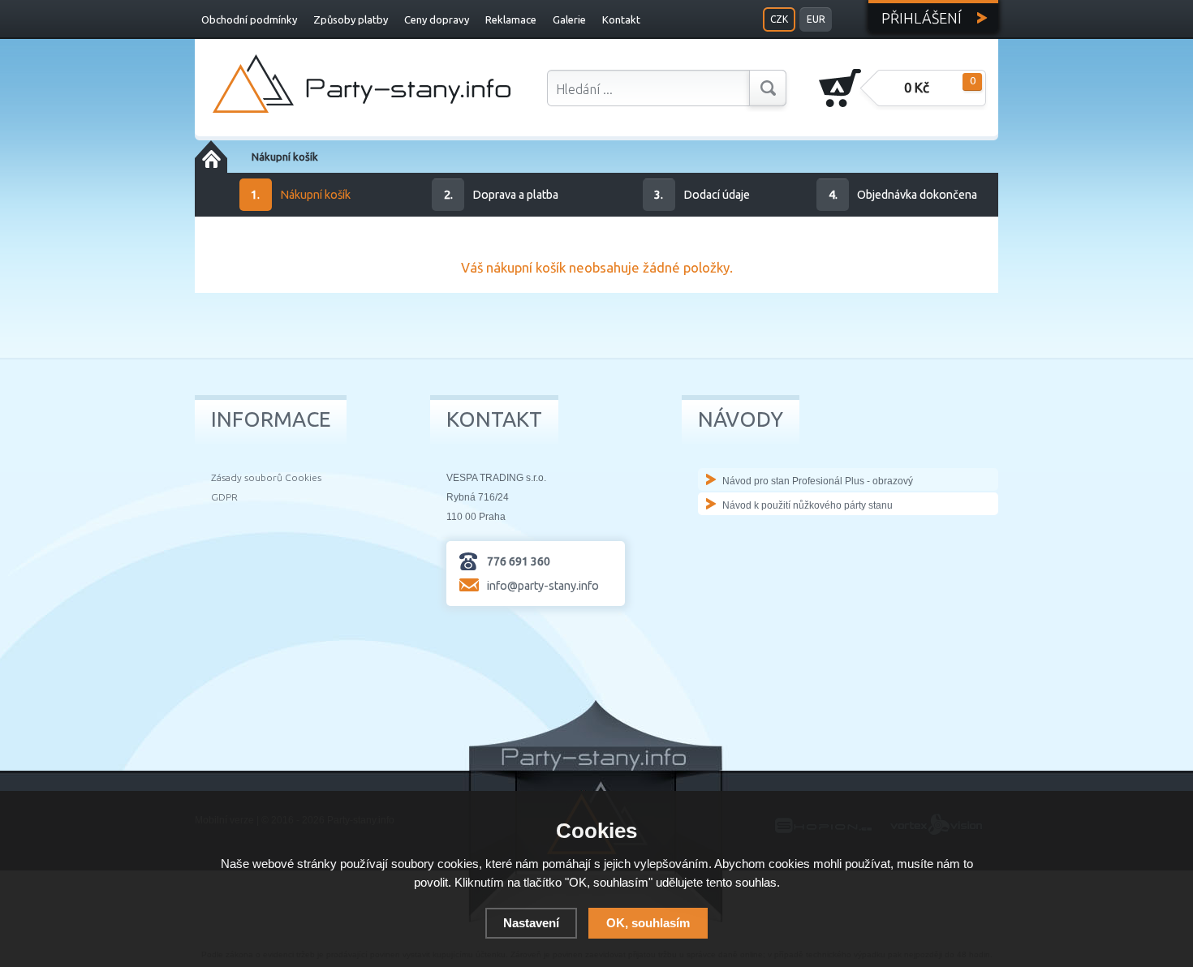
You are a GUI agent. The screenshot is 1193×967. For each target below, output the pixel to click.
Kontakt (621, 19)
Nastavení (531, 923)
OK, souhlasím (648, 923)
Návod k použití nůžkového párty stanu (807, 505)
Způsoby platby (350, 19)
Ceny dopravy (436, 19)
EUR (816, 19)
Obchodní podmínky (249, 19)
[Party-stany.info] (362, 83)
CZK (779, 19)
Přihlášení (921, 18)
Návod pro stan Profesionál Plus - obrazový (817, 481)
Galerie (569, 19)
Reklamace (510, 19)
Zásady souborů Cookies (266, 477)
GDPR (224, 497)
